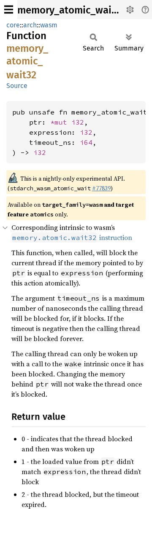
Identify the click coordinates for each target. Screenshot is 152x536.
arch (30, 25)
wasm (48, 25)
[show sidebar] (8, 9)
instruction (72, 237)
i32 (77, 122)
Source (16, 86)
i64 (86, 142)
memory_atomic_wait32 (71, 10)
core (13, 25)
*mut (60, 122)
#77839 (101, 188)
